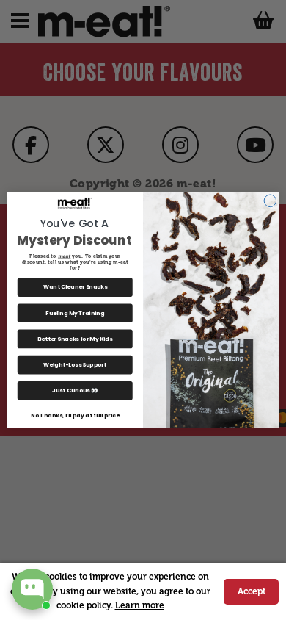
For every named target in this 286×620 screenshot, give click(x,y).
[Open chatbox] (32, 589)
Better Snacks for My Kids (74, 339)
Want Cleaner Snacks (75, 287)
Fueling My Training (74, 313)
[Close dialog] (270, 201)
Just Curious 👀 (75, 390)
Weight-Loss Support (74, 365)
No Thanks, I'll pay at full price (75, 415)
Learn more (139, 605)
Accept (251, 591)
